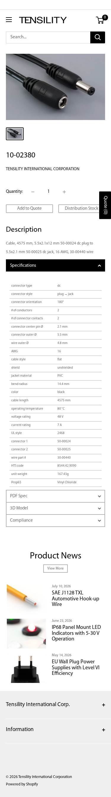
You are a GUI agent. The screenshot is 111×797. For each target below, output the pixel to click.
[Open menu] (9, 19)
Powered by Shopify (22, 784)
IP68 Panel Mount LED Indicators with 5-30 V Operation (76, 633)
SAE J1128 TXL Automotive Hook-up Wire (75, 599)
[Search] (97, 37)
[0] (100, 20)
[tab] (55, 265)
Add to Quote (29, 208)
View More (55, 568)
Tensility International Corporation (42, 169)
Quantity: (14, 192)
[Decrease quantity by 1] (33, 192)
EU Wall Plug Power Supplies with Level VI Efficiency (75, 668)
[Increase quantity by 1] (64, 192)
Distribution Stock (81, 208)
